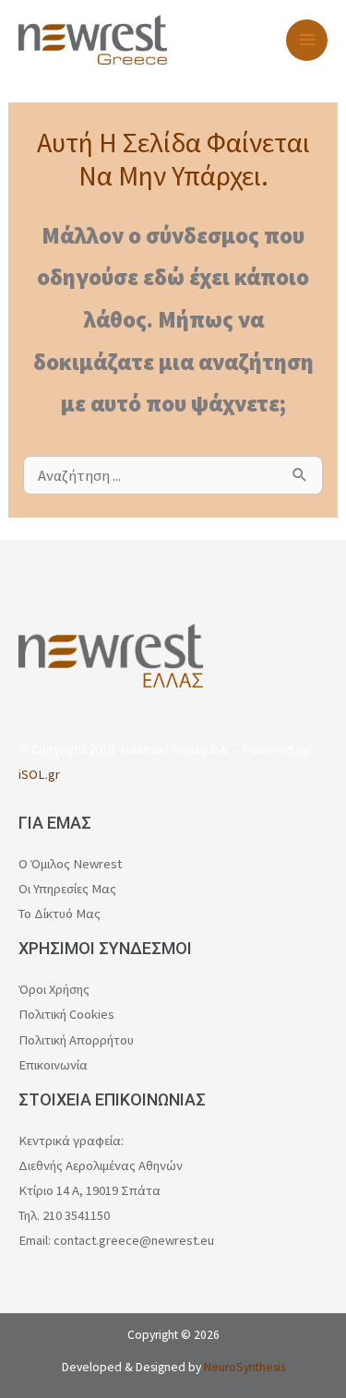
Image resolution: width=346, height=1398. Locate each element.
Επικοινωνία (53, 1065)
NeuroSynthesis (244, 1367)
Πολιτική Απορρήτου (76, 1040)
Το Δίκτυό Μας (59, 913)
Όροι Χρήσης (53, 989)
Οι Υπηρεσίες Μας (67, 888)
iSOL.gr (39, 774)
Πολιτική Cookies (66, 1014)
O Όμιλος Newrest (70, 863)
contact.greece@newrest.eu (134, 1240)
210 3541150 (76, 1215)
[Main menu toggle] (307, 40)
